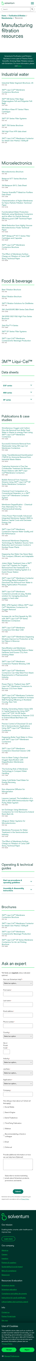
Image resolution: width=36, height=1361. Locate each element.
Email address (8, 1011)
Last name (7, 1001)
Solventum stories (8, 1285)
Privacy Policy (7, 1344)
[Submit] (32, 9)
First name (7, 990)
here (19, 66)
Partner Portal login (9, 1316)
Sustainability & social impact (12, 1267)
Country (6, 1032)
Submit (18, 1191)
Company (7, 1090)
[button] (11, 1356)
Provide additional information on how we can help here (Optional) (17, 1156)
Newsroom (6, 1275)
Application (7, 1080)
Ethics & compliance (9, 1271)
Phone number (9, 1022)
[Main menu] (32, 3)
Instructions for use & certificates (14, 1298)
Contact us (6, 1312)
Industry (6, 1058)
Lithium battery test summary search (15, 1302)
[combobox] (18, 9)
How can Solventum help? (13, 979)
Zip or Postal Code (5, 1045)
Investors (5, 1258)
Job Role (6, 1069)
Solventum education (9, 1289)
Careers (4, 1254)
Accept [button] (9, 1350)
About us (5, 1250)
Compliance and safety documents (14, 1294)
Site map (5, 1320)
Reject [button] (27, 1350)
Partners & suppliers (9, 1263)
